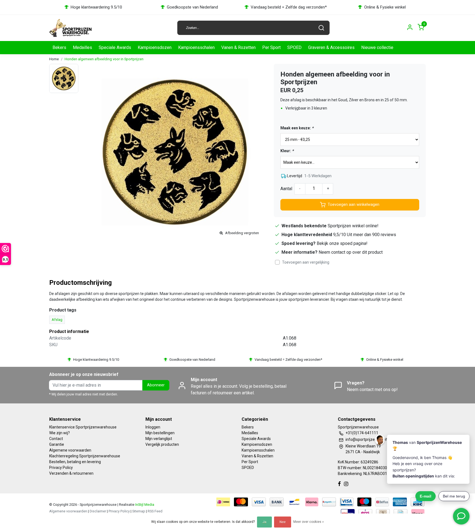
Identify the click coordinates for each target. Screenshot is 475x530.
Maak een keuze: (296, 128)
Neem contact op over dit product (351, 252)
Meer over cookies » (308, 522)
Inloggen (152, 427)
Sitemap (138, 511)
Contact (56, 438)
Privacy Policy (61, 467)
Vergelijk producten (162, 444)
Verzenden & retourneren (71, 473)
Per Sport (271, 47)
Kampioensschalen (196, 47)
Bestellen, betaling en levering (75, 462)
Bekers (59, 47)
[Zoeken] (321, 27)
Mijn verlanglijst (158, 438)
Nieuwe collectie (377, 47)
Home (54, 59)
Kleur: (287, 151)
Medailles (82, 47)
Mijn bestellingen (160, 433)
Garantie (56, 444)
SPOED (294, 47)
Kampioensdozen (155, 47)
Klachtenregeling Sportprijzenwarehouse (84, 456)
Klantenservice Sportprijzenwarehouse (83, 427)
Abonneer (156, 385)
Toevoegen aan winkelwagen (353, 204)
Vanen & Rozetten (238, 47)
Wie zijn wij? (59, 433)
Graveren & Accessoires (331, 47)
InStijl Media (144, 504)
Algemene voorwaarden (70, 450)
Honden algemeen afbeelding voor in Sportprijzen (104, 59)
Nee (283, 522)
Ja (264, 522)
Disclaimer (98, 511)
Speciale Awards (115, 47)
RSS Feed (155, 511)
